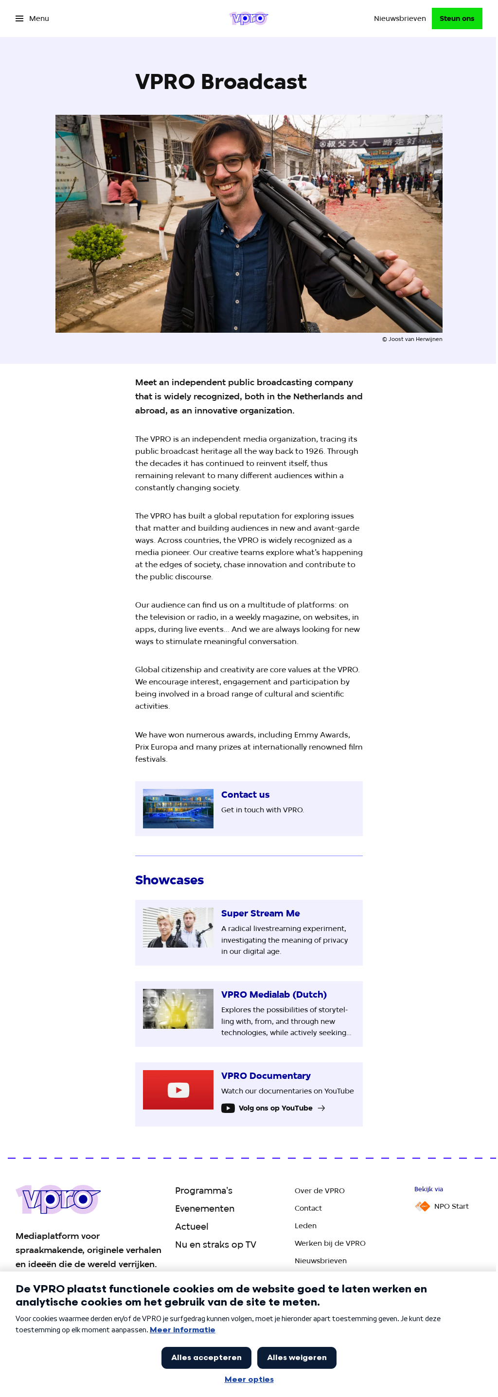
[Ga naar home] (248, 18)
